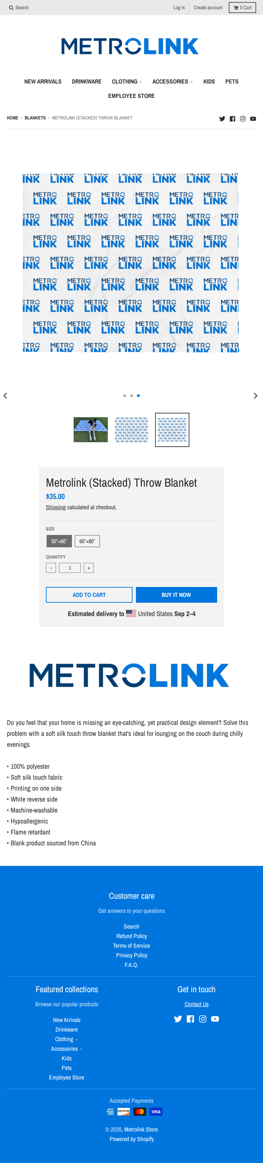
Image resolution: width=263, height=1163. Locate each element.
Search (131, 926)
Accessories (64, 1048)
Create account (208, 7)
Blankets (35, 118)
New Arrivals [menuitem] (43, 81)
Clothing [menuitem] (124, 81)
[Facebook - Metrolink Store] (232, 117)
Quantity (56, 557)
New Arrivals (66, 1020)
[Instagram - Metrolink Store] (243, 117)
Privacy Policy (131, 955)
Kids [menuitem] (209, 81)
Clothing (64, 1039)
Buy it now (176, 595)
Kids (67, 1058)
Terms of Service (131, 945)
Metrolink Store (141, 1129)
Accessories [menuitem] (170, 81)
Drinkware (66, 1029)
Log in (179, 7)
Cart (245, 7)
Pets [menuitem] (232, 81)
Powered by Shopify (132, 1139)
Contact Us (197, 1004)
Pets (67, 1068)
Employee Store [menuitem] (131, 96)
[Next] (255, 395)
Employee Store (66, 1077)
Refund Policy (131, 936)
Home (12, 118)
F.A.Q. (131, 965)
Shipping (56, 507)
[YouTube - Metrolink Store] (253, 117)
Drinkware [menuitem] (87, 81)
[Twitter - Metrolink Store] (222, 117)
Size (50, 529)
